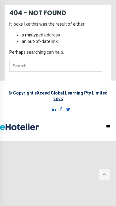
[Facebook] (59, 109)
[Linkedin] (52, 109)
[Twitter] (66, 109)
